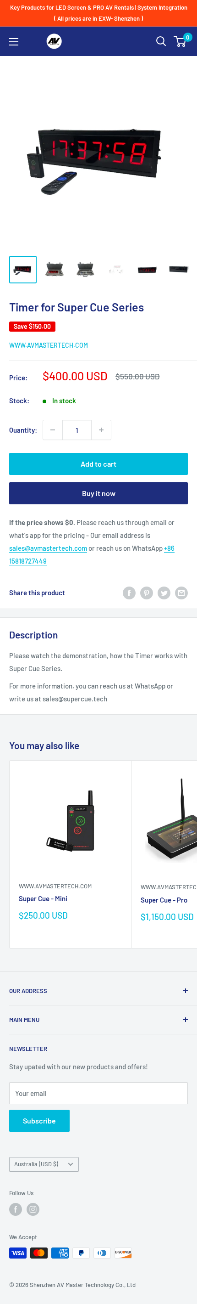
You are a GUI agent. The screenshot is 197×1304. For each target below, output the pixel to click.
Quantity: (23, 430)
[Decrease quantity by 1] (52, 430)
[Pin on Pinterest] (146, 592)
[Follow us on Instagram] (33, 1209)
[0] (180, 41)
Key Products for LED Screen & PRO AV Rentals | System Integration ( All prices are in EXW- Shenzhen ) (98, 13)
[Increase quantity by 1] (101, 430)
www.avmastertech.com (48, 345)
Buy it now (98, 493)
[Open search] (161, 41)
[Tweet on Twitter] (164, 592)
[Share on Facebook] (129, 592)
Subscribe (39, 1120)
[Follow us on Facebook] (15, 1209)
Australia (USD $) (36, 1164)
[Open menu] (13, 41)
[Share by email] (181, 592)
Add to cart (98, 463)
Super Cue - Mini (43, 898)
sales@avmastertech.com (48, 548)
